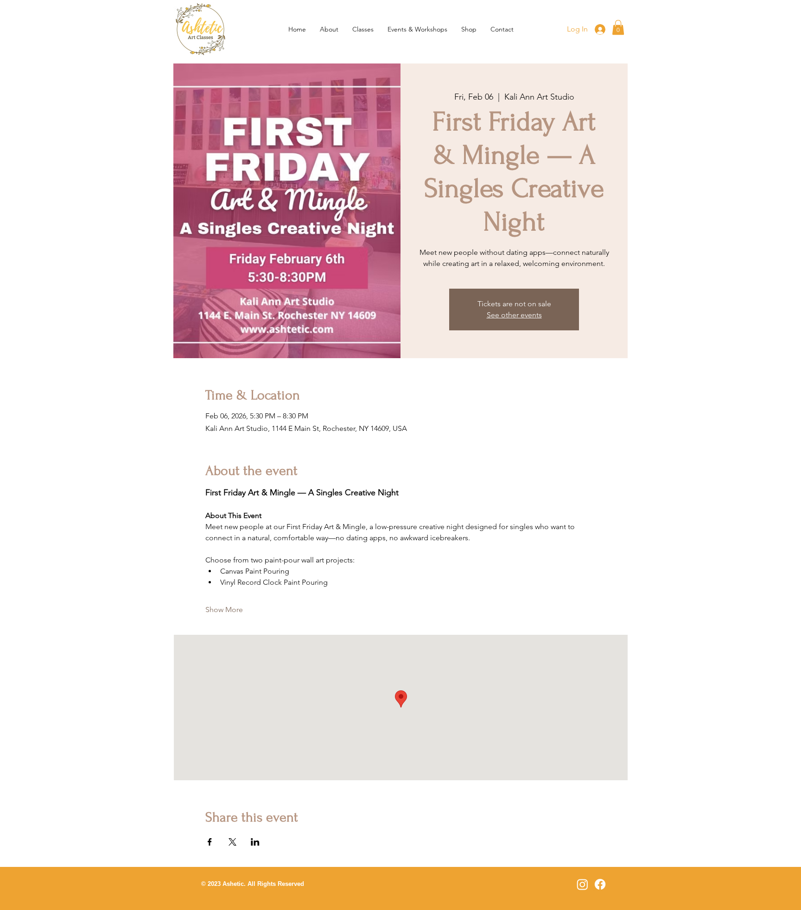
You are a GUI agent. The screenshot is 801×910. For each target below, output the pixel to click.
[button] (363, 29)
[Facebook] (600, 884)
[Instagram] (582, 884)
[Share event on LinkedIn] (255, 842)
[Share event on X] (232, 842)
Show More (224, 609)
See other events (514, 314)
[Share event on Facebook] (209, 842)
